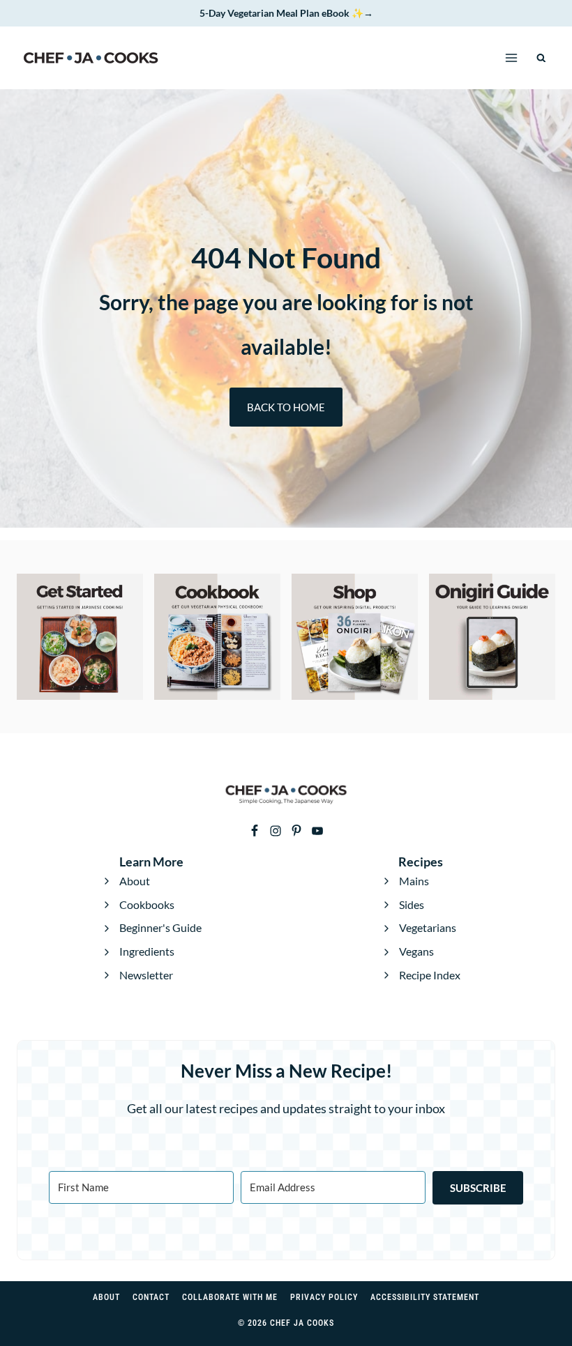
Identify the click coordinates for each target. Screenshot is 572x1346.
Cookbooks (146, 904)
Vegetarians (427, 927)
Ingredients (146, 951)
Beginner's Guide (160, 927)
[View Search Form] (542, 58)
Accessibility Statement (424, 1297)
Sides (411, 904)
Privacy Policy (324, 1297)
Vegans (416, 951)
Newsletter (146, 974)
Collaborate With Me (230, 1297)
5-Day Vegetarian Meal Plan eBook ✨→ (286, 13)
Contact (151, 1297)
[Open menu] (512, 58)
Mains (414, 880)
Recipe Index (429, 974)
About (134, 880)
